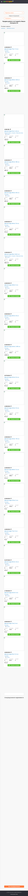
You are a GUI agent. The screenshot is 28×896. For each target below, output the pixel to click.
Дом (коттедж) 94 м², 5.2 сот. (11, 654)
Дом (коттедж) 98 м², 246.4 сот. (12, 254)
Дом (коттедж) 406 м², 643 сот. (11, 192)
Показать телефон (15, 60)
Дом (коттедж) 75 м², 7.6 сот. (11, 49)
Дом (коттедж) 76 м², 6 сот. (11, 623)
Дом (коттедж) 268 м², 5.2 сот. (11, 469)
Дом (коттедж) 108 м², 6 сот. (11, 285)
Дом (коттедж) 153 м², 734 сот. (11, 438)
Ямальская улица (19, 132)
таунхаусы (3, 28)
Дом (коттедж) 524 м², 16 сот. (11, 561)
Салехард (6, 50)
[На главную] (10, 1)
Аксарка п (14, 132)
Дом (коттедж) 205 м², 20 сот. (11, 315)
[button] (23, 39)
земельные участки (10, 28)
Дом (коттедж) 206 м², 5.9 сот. (11, 223)
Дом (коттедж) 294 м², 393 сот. (11, 162)
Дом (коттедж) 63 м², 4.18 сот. (11, 131)
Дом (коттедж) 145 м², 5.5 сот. (11, 408)
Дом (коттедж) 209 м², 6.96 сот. (12, 79)
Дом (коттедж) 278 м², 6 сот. (11, 500)
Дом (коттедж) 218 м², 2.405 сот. (12, 346)
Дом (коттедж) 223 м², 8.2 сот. (11, 377)
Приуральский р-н (7, 132)
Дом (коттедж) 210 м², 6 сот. (11, 592)
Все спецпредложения (14, 886)
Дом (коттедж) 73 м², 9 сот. (11, 531)
